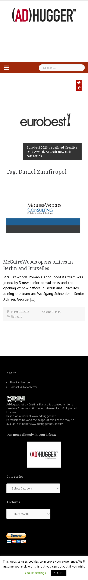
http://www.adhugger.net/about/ (42, 424)
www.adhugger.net (44, 416)
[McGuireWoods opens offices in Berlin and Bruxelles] (44, 216)
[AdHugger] (44, 14)
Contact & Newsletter (23, 387)
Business (16, 316)
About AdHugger (20, 382)
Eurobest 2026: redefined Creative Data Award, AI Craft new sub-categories (52, 152)
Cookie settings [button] (35, 573)
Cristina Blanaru (51, 312)
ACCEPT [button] (59, 573)
